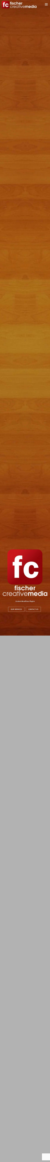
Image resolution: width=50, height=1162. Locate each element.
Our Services (16, 609)
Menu (46, 4)
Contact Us (33, 609)
